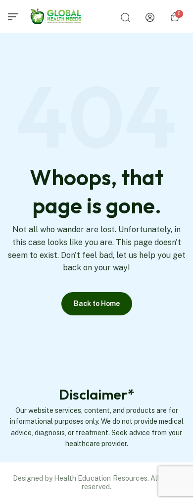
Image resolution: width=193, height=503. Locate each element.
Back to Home (97, 303)
